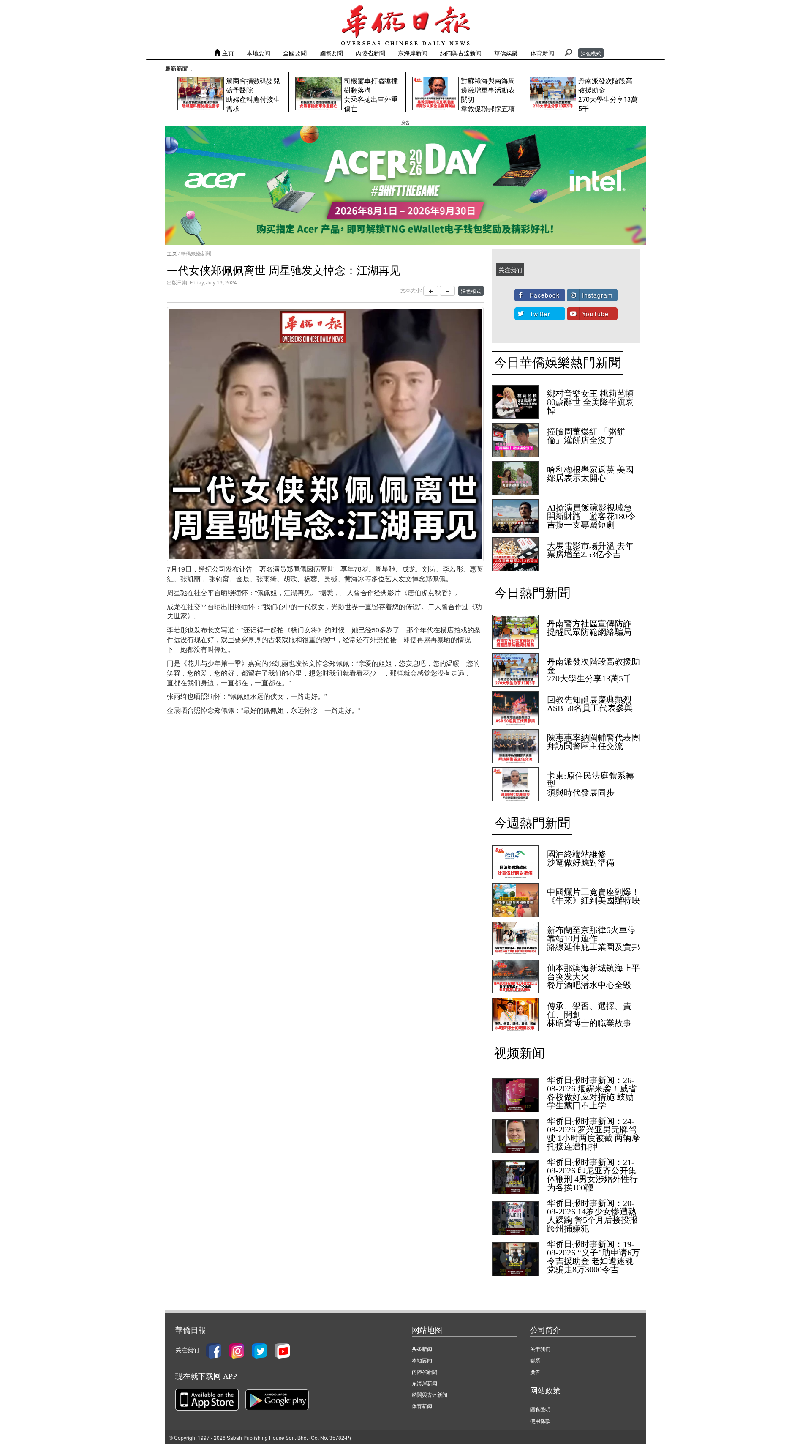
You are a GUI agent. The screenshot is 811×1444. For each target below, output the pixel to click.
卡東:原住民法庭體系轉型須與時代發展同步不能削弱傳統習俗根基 (590, 788)
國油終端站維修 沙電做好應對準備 (581, 858)
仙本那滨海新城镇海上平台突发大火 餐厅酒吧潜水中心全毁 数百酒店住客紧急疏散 (593, 980)
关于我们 (540, 1348)
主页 (227, 53)
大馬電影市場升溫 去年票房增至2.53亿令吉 (590, 550)
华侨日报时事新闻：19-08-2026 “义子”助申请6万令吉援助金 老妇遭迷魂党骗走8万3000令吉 (593, 1256)
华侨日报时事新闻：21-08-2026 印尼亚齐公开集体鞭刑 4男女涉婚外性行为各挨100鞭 (592, 1174)
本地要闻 (258, 53)
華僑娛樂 (506, 53)
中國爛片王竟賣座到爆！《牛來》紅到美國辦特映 (597, 896)
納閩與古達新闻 (461, 53)
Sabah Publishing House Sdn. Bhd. (267, 1437)
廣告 (535, 1371)
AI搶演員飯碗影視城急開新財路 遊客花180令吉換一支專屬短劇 (591, 516)
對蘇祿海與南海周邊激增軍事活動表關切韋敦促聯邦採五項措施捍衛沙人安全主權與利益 (488, 109)
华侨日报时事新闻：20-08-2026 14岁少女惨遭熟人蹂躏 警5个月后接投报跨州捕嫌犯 (592, 1215)
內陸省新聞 (370, 53)
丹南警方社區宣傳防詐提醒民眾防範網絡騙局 (589, 628)
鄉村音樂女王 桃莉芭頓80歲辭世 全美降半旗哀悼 (590, 402)
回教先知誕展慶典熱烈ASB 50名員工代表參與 (590, 704)
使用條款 (540, 1420)
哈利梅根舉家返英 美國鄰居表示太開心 (590, 474)
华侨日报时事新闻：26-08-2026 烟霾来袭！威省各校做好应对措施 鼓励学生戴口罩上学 (592, 1092)
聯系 (535, 1360)
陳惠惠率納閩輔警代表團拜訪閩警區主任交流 (593, 742)
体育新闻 (542, 53)
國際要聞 (331, 53)
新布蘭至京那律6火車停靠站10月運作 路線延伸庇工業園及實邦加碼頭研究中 (593, 942)
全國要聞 (295, 53)
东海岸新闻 (412, 53)
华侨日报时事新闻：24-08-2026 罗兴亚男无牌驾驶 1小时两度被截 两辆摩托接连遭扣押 (593, 1133)
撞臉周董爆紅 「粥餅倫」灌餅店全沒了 (586, 436)
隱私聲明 (540, 1409)
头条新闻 (422, 1348)
